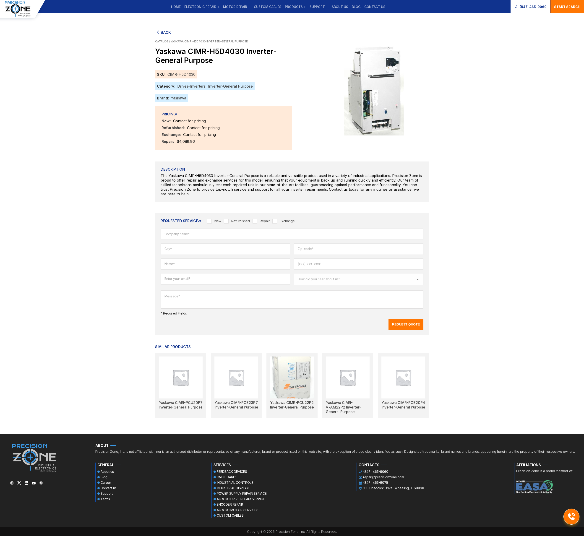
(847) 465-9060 (533, 7)
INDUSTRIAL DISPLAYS (233, 488)
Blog (356, 7)
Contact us (374, 7)
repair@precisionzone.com (383, 477)
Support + (319, 7)
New (217, 221)
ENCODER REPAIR (230, 504)
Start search (567, 7)
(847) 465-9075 (375, 482)
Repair (265, 221)
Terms (105, 499)
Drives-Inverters (191, 86)
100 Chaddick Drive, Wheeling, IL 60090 (393, 488)
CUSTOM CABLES (267, 7)
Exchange (287, 221)
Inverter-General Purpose (230, 86)
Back (166, 32)
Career (106, 482)
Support (107, 493)
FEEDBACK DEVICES (232, 472)
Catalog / (163, 41)
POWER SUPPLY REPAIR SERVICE (242, 493)
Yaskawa (178, 98)
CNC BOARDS (227, 477)
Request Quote (406, 324)
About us (340, 7)
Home (176, 7)
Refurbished (240, 221)
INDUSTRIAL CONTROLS (235, 482)
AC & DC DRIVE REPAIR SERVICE (241, 499)
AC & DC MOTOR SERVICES (237, 510)
